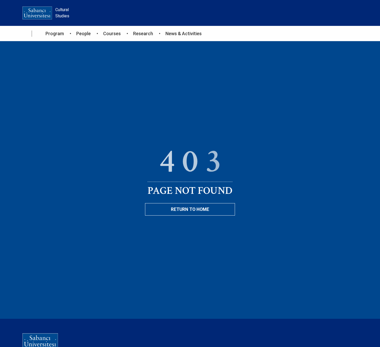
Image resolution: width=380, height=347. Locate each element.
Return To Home (190, 209)
